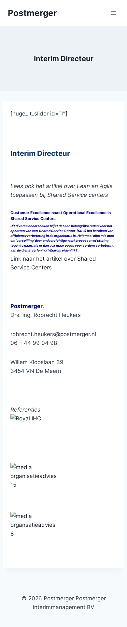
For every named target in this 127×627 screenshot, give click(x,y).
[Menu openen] (113, 13)
